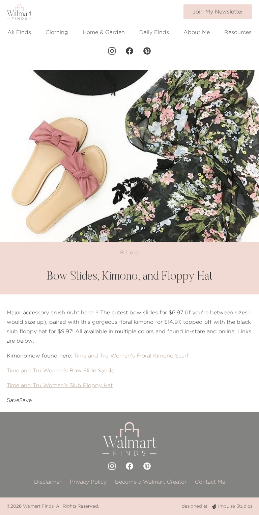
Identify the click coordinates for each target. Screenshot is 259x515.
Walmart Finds (38, 506)
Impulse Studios (235, 506)
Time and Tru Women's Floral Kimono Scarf (131, 355)
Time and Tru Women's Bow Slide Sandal (61, 370)
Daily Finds (154, 32)
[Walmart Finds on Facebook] (129, 51)
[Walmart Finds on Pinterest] (147, 51)
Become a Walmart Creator (150, 482)
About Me (196, 32)
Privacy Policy (88, 482)
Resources (238, 32)
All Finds (19, 32)
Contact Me (210, 482)
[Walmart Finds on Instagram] (112, 51)
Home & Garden (104, 32)
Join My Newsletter (218, 11)
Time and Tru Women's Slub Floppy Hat (60, 385)
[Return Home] (19, 11)
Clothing (57, 32)
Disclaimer (47, 482)
